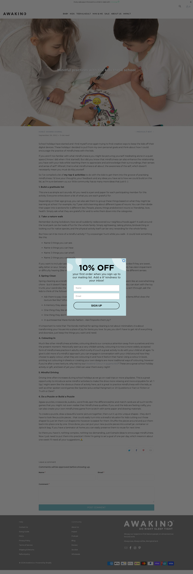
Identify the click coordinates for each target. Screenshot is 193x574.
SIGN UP (96, 305)
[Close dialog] (123, 260)
